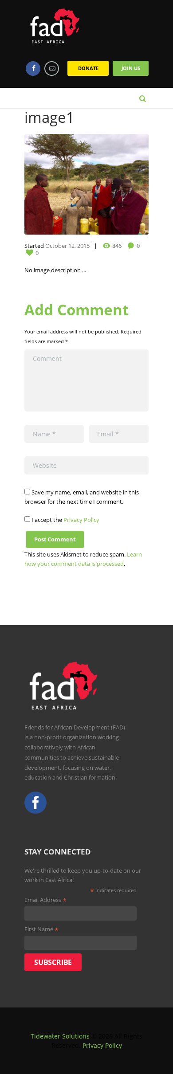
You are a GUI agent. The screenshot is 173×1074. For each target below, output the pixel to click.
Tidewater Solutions (60, 1036)
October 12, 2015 (67, 246)
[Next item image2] (117, 184)
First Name (41, 929)
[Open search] (142, 98)
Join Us (131, 68)
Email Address (45, 900)
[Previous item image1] (55, 184)
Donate (88, 68)
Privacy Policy (81, 520)
